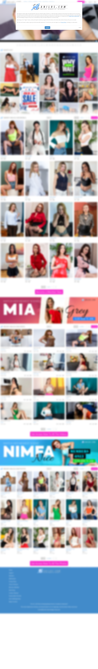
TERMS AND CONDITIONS (74, 16)
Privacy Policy (63, 22)
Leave (80, 27)
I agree (47, 27)
